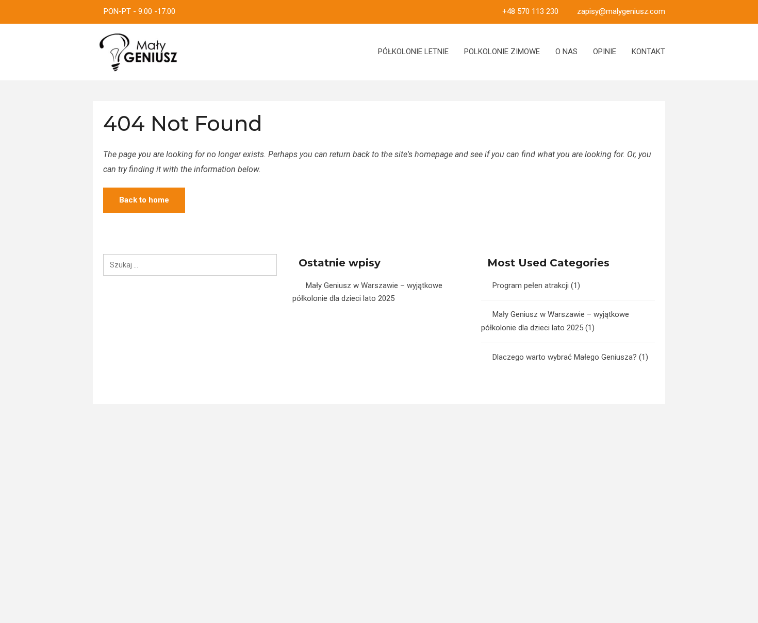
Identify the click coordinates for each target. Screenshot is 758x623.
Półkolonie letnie (413, 51)
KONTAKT (648, 51)
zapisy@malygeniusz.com (621, 11)
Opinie (604, 51)
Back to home (144, 200)
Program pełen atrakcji (530, 285)
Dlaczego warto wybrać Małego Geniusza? (564, 357)
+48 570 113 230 (530, 11)
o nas (566, 51)
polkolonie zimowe (502, 51)
